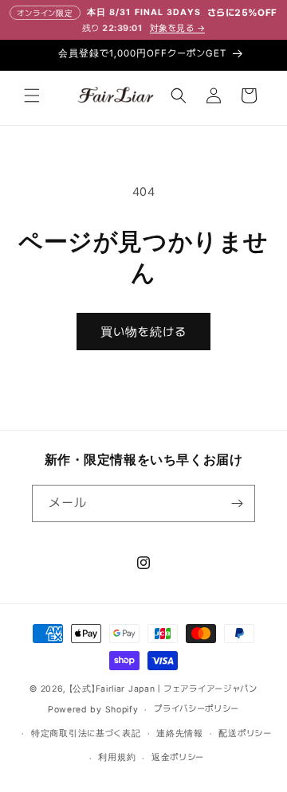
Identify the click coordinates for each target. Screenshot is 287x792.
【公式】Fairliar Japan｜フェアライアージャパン (163, 689)
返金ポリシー (177, 757)
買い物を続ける (143, 332)
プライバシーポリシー (196, 709)
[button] (31, 95)
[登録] (236, 503)
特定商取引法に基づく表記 (85, 733)
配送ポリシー (244, 733)
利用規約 (117, 757)
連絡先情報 (179, 733)
